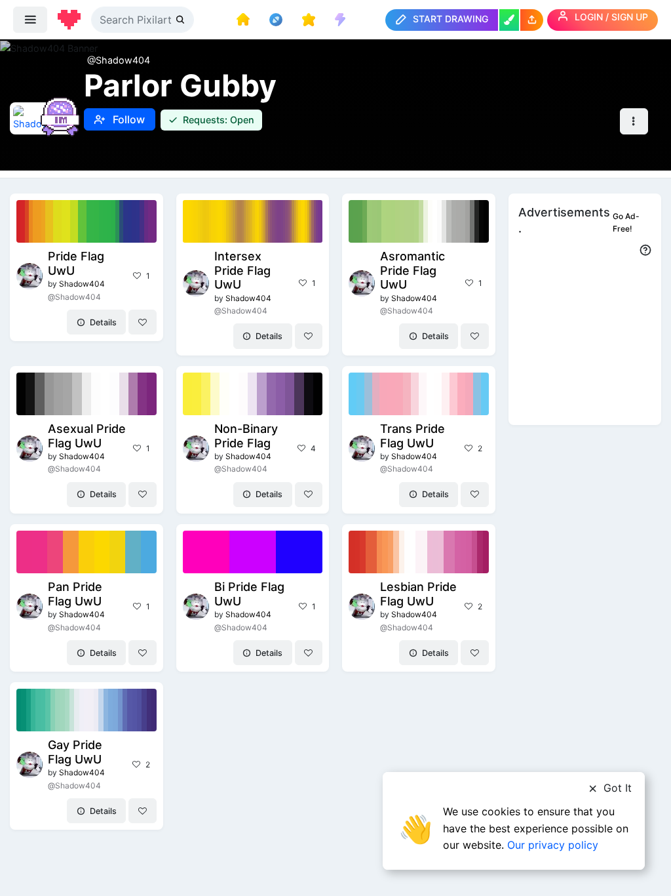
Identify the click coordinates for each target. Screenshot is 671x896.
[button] (531, 20)
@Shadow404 (118, 60)
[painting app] (509, 20)
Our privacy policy (552, 844)
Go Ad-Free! (626, 222)
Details (102, 322)
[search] (181, 19)
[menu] (30, 20)
